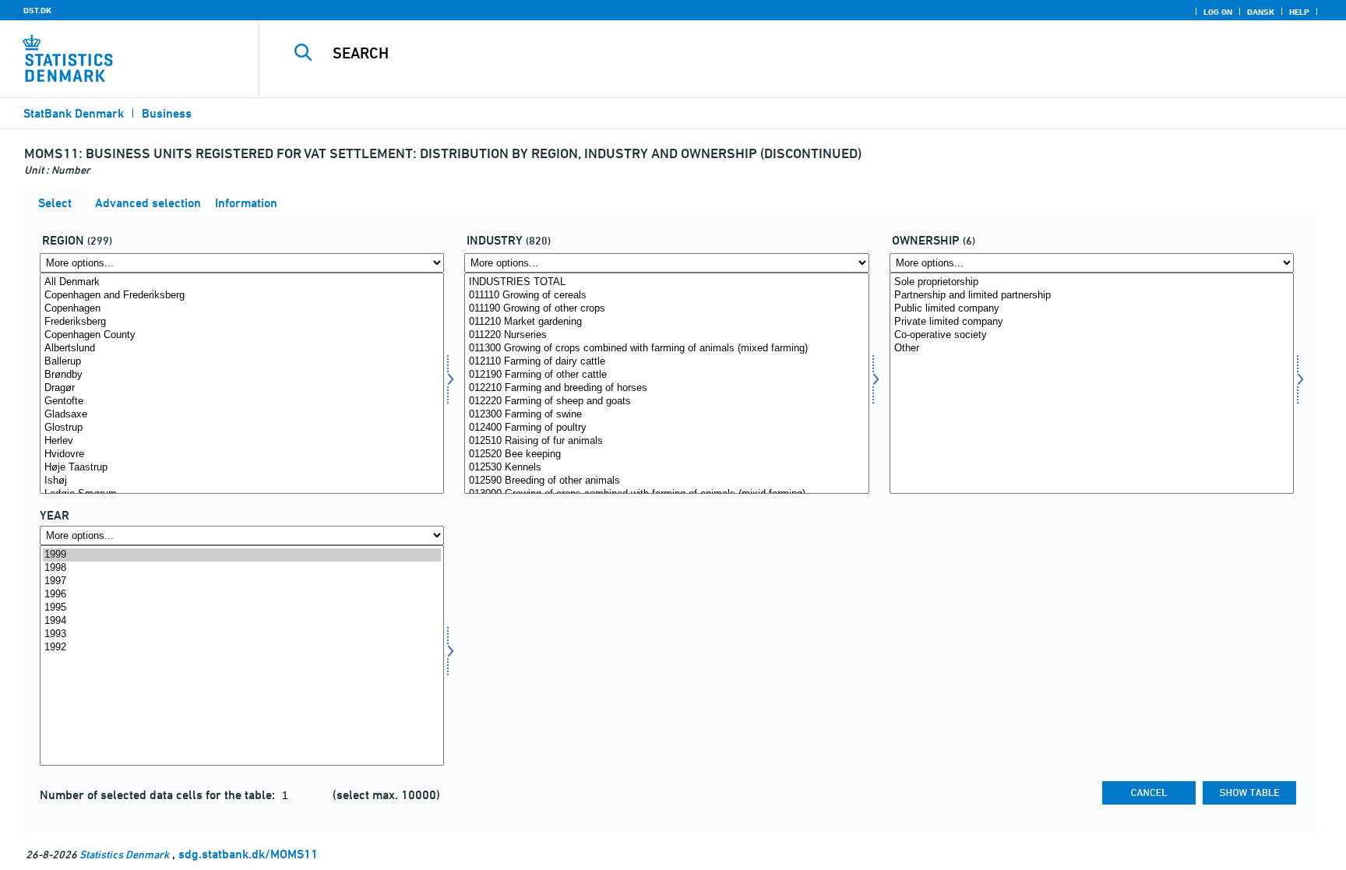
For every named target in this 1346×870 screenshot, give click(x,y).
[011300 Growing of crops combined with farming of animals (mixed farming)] (666, 348)
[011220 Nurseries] (666, 335)
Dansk (1260, 11)
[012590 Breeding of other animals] (666, 481)
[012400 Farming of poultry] (666, 428)
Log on (1217, 11)
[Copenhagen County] (242, 335)
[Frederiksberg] (242, 322)
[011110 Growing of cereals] (666, 295)
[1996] (242, 594)
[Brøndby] (242, 375)
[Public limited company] (1092, 308)
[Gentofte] (242, 401)
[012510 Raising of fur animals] (666, 441)
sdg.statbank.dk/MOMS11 (248, 854)
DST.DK (37, 10)
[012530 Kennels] (666, 467)
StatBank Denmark (73, 113)
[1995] (242, 608)
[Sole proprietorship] (1092, 282)
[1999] (242, 555)
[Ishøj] (242, 481)
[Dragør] (242, 388)
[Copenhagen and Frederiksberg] (242, 295)
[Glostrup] (242, 428)
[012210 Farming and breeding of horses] (666, 388)
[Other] (1092, 348)
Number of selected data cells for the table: (159, 794)
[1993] (242, 634)
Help (1299, 11)
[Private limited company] (1092, 322)
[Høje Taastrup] (242, 467)
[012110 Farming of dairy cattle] (666, 361)
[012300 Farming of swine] (666, 414)
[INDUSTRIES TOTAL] (666, 282)
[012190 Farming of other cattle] (666, 375)
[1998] (242, 568)
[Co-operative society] (1092, 335)
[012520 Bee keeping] (666, 454)
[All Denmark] (242, 282)
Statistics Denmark (124, 854)
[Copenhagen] (242, 308)
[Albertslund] (242, 348)
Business (167, 113)
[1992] (242, 647)
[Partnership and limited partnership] (1092, 295)
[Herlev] (242, 441)
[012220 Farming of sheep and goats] (666, 401)
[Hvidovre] (242, 454)
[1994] (242, 621)
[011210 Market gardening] (666, 322)
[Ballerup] (242, 361)
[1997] (242, 581)
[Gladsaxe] (242, 414)
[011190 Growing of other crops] (666, 308)
